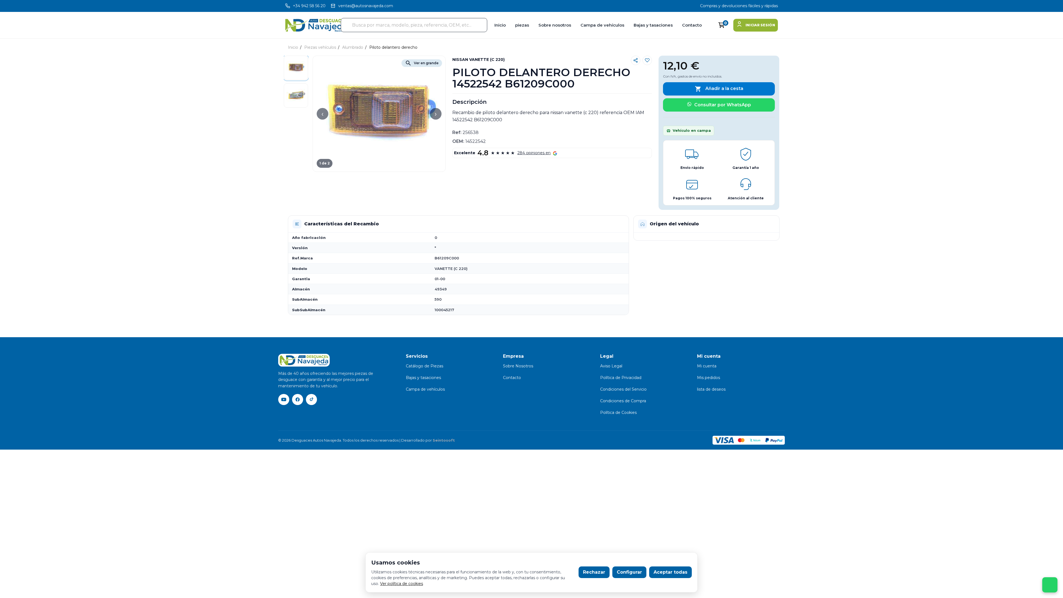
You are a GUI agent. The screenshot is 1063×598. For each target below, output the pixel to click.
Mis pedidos (708, 377)
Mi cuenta (706, 366)
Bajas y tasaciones (653, 25)
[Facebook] (297, 399)
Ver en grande (421, 63)
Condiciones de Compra (623, 400)
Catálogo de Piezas (424, 366)
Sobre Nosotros (518, 366)
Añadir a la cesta (719, 89)
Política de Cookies (618, 412)
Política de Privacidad (620, 377)
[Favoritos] (647, 60)
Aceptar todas (670, 572)
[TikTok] (311, 399)
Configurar (629, 572)
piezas (522, 25)
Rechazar (594, 572)
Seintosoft (444, 440)
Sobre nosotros (554, 25)
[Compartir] (635, 60)
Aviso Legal (611, 366)
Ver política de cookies (401, 583)
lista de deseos (711, 389)
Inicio (500, 25)
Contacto (692, 25)
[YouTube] (283, 399)
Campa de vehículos (602, 25)
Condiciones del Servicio (623, 389)
